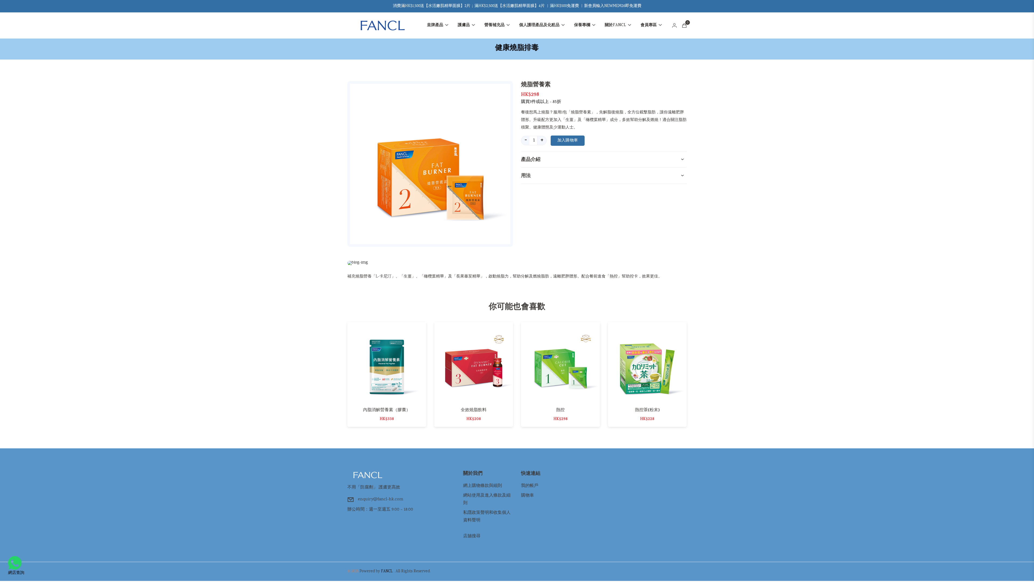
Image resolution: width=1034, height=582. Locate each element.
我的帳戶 (529, 486)
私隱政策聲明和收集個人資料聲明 (487, 517)
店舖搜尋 (471, 536)
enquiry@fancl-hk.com (380, 499)
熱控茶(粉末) (647, 410)
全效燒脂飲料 (474, 410)
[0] (684, 25)
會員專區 (649, 25)
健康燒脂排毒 (517, 47)
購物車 (527, 496)
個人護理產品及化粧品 (540, 25)
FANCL (387, 571)
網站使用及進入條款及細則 (487, 499)
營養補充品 (495, 25)
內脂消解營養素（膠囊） (386, 410)
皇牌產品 (435, 25)
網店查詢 (16, 573)
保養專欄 (582, 25)
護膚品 (464, 25)
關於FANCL (616, 25)
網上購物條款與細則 (482, 486)
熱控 (560, 410)
